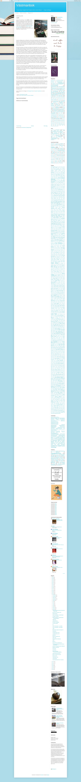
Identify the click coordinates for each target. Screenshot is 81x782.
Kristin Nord (61, 306)
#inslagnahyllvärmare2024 (61, 427)
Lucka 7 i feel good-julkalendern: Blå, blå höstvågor (59, 716)
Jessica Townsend (62, 279)
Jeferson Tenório (53, 272)
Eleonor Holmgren (62, 229)
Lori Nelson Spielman (55, 319)
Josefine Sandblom (60, 289)
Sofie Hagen (59, 388)
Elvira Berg (55, 235)
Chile (51, 145)
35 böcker (54, 437)
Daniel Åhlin (56, 222)
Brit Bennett (55, 200)
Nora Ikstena (61, 359)
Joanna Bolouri (53, 282)
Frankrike (61, 148)
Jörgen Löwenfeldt (56, 293)
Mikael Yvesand (53, 348)
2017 (56, 506)
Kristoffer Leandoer (57, 308)
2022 (53, 582)
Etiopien (52, 148)
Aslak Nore (55, 194)
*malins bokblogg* (55, 529)
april (53, 605)
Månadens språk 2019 (55, 441)
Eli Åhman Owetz (54, 230)
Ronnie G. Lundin (60, 372)
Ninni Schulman (57, 358)
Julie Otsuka (58, 292)
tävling (53, 118)
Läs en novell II (55, 439)
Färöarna (52, 149)
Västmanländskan (59, 17)
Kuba (55, 154)
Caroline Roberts (58, 207)
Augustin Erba (56, 195)
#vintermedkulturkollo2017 (55, 87)
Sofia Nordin (52, 388)
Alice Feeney (52, 173)
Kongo (64, 153)
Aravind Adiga (56, 191)
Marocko (52, 155)
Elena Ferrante (58, 229)
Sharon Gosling (56, 384)
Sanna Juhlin (52, 376)
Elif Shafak (59, 230)
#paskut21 (60, 434)
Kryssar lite (54, 648)
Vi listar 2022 (55, 100)
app (61, 100)
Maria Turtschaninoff (59, 331)
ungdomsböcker (54, 138)
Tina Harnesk (57, 399)
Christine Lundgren (53, 218)
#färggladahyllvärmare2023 (54, 422)
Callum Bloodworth (58, 201)
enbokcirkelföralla (55, 108)
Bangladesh (52, 144)
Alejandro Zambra (57, 169)
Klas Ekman (52, 305)
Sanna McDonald (57, 376)
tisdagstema (55, 117)
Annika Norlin (59, 190)
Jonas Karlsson (55, 288)
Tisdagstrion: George (59, 567)
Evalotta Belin (53, 243)
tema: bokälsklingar (53, 116)
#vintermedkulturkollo (61, 86)
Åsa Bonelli (52, 412)
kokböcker (63, 133)
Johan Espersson (57, 283)
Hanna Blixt (53, 256)
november (54, 596)
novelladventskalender (61, 464)
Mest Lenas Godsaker (55, 559)
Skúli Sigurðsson (59, 386)
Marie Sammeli (53, 334)
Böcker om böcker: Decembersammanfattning (57, 651)
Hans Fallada (57, 257)
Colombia (55, 145)
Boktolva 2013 (53, 438)
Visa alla (64, 573)
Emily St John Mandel (61, 237)
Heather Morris (61, 258)
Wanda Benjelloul (61, 407)
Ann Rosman (56, 178)
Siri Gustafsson (58, 385)
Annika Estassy (60, 189)
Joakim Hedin (63, 281)
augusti (54, 600)
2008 (56, 514)
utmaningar (31, 95)
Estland (63, 147)
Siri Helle (62, 385)
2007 (53, 668)
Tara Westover (60, 394)
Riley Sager (61, 371)
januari (54, 609)
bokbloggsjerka (63, 442)
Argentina (57, 143)
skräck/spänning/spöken (54, 137)
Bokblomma (54, 555)
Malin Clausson (61, 325)
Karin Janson (61, 296)
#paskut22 (63, 434)
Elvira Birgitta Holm (60, 235)
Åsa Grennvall (56, 412)
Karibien (56, 153)
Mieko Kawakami (62, 346)
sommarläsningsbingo (54, 115)
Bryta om (54, 641)
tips (51, 117)
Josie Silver (54, 290)
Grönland (62, 149)
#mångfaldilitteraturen (55, 433)
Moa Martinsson (56, 350)
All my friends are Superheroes (57, 642)
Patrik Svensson (63, 362)
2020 (56, 503)
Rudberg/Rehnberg (53, 374)
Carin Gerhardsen (59, 204)
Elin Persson (52, 232)
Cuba (58, 145)
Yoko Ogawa (55, 410)
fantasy (61, 132)
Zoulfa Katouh (59, 411)
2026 (53, 577)
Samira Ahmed (59, 375)
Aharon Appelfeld (62, 168)
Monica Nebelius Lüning (56, 351)
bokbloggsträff (61, 103)
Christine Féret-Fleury (62, 217)
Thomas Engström (58, 398)
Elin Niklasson (59, 231)
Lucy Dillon (55, 321)
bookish (53, 107)
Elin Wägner (63, 232)
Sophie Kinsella (60, 389)
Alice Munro (56, 173)
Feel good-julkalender (54, 91)
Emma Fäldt (61, 238)
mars (53, 606)
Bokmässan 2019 (56, 90)
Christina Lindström (59, 216)
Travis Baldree (56, 401)
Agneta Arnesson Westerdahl (55, 168)
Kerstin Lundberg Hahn (54, 301)
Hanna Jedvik (57, 256)
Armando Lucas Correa (61, 191)
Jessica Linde (55, 278)
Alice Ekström (63, 172)
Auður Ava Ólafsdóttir (61, 195)
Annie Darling (55, 188)
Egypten (62, 146)
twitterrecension (63, 117)
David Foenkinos (62, 223)
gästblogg (53, 109)
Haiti (55, 150)
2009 (56, 513)
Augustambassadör (54, 88)
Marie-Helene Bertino (58, 334)
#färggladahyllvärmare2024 (54, 423)
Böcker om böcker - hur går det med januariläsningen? (58, 618)
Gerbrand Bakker (62, 251)
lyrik (56, 134)
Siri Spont (55, 386)
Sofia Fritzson (53, 387)
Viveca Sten (56, 407)
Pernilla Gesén (59, 364)
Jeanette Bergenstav (59, 270)
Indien (53, 151)
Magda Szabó (57, 323)
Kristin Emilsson (62, 305)
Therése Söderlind (62, 397)
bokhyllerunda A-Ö (54, 443)
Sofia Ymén (56, 388)
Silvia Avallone (54, 385)
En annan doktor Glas (60, 548)
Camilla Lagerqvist (62, 202)
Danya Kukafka (58, 223)
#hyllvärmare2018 (53, 426)
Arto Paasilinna (55, 193)
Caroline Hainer (56, 206)
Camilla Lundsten (53, 203)
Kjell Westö (56, 303)
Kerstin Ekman (62, 300)
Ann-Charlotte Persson (59, 179)
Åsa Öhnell (59, 413)
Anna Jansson (61, 182)
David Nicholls (58, 224)
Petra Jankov (63, 365)
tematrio (59, 116)
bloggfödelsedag (62, 101)
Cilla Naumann (55, 219)
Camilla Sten (58, 203)
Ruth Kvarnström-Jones (59, 374)
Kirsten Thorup (61, 302)
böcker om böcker (58, 130)
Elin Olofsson (63, 231)
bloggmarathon (55, 102)
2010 (53, 664)
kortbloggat (55, 110)
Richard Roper (57, 371)
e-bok (64, 107)
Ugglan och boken (55, 566)
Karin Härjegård (56, 296)
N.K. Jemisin (63, 353)
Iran (61, 151)
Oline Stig (55, 360)
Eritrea (59, 147)
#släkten (52, 454)
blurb (57, 103)
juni (53, 602)
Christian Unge (53, 216)
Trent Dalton (61, 401)
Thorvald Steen (63, 398)
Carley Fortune (61, 205)
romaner (29, 95)
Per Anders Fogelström (60, 363)
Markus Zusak (60, 338)
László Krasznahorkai (60, 321)
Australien (61, 143)
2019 (53, 586)
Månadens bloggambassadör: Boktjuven (59, 646)
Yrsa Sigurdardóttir (60, 410)
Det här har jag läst (55, 536)
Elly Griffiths (61, 234)
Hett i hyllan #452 (54, 534)
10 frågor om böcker (56, 616)
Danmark (61, 145)
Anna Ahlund (63, 180)
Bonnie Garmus (60, 199)
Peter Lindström (55, 365)
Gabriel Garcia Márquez (57, 250)
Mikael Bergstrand (53, 347)
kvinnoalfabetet (60, 443)
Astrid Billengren (59, 194)
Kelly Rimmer (53, 300)
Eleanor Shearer (53, 229)
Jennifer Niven (56, 273)
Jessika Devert (57, 280)
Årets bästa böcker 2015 (59, 122)
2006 (53, 669)
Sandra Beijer (63, 375)
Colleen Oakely (53, 221)
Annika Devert (56, 189)
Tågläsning (54, 619)
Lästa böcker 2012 (55, 657)
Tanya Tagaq (56, 394)
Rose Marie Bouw (57, 373)
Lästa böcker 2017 (53, 98)
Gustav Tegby (55, 255)
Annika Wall (52, 191)
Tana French (52, 394)
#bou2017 (57, 451)
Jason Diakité (55, 269)
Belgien (56, 144)
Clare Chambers (58, 220)
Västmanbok (25, 5)
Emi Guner (57, 236)
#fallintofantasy (62, 451)
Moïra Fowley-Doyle (56, 352)
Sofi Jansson (63, 386)
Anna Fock (61, 181)
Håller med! (54, 637)
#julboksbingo (53, 428)
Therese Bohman (58, 396)
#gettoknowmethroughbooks (54, 424)
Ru (53, 624)
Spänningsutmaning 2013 (56, 653)
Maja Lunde (56, 324)
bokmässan (52, 105)
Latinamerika (59, 154)
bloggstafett (61, 102)
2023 (53, 581)
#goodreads (63, 424)
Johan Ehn (53, 283)
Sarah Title (61, 381)
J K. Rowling (55, 267)
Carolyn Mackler (53, 209)
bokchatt (52, 104)
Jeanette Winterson (56, 271)
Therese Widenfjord (57, 397)
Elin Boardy (52, 231)
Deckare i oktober (62, 454)
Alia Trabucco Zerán (57, 172)
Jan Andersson (57, 268)
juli (53, 601)
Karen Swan (63, 294)
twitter (58, 117)
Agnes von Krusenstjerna (61, 167)
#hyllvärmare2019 (62, 426)
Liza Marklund (58, 318)
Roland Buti (55, 372)
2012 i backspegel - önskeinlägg (57, 627)
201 (55, 504)
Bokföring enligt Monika (56, 518)
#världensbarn (62, 87)
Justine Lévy (52, 293)
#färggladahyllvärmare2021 (54, 421)
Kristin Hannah (53, 306)
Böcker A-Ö (61, 90)
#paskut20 (56, 434)
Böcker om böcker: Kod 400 (57, 654)
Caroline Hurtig (60, 206)
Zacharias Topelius (54, 411)
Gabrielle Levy (53, 251)
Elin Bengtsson (63, 230)
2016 (56, 507)
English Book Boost (56, 455)
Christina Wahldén (56, 217)
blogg (64, 100)
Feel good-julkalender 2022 (58, 93)
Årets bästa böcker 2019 (54, 124)
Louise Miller (56, 320)
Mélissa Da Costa (59, 353)
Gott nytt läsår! (55, 658)
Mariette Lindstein (54, 336)
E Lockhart (59, 227)
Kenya (59, 153)
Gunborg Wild (59, 254)
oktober (54, 597)
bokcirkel (56, 104)
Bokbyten (58, 89)
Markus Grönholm (55, 337)
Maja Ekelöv (52, 324)
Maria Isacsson (53, 330)
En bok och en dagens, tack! (57, 612)
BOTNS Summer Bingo (60, 437)
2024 (53, 579)
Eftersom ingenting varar (56, 636)
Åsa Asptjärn (63, 411)
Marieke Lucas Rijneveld (61, 335)
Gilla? (53, 640)
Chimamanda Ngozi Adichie (55, 215)
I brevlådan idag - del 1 (56, 633)
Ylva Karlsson (61, 409)
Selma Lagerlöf (61, 383)
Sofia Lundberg (62, 387)
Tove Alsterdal (56, 400)
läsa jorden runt (25, 95)
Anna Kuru (61, 183)
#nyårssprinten (53, 434)
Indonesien (56, 151)
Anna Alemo (53, 181)
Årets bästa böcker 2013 (57, 121)
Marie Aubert (54, 332)
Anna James (56, 182)
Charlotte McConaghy (61, 214)
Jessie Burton (53, 280)
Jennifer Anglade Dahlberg (59, 272)
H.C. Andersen (59, 255)
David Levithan (53, 224)
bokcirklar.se (61, 104)
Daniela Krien (60, 222)
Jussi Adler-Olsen (62, 292)
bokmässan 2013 (60, 105)
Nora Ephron (57, 359)
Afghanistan (52, 143)
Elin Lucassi (55, 231)
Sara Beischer (53, 377)
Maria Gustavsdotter (62, 329)
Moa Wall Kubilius (60, 350)
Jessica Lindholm (60, 278)
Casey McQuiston (58, 209)
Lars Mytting (63, 308)
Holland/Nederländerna (61, 150)
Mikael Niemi (63, 347)
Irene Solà (55, 266)
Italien (58, 152)
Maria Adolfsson (58, 328)
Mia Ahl (52, 345)
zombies (52, 139)
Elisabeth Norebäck (58, 233)
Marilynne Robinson (59, 336)
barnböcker (58, 129)
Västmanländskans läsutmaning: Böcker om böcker (60, 709)
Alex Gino (62, 169)
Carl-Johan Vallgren (56, 205)
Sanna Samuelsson (62, 376)
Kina (61, 153)
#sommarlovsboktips (54, 85)
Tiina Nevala (52, 399)
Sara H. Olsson (56, 378)
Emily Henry (55, 237)
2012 (53, 661)
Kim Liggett (57, 302)
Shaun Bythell (60, 384)
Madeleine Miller (60, 322)
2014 (56, 509)
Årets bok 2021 (60, 119)
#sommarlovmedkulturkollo (54, 84)
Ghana (55, 149)
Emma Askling (53, 238)
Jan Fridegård (61, 268)
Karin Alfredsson (54, 295)
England (53, 147)
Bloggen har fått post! (56, 647)
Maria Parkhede (53, 331)
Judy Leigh (54, 291)
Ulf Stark (60, 402)
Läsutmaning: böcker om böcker (58, 440)
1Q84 (53, 628)
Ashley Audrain (60, 193)
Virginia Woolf (52, 407)
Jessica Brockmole (55, 277)
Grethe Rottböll (60, 253)
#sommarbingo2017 (54, 435)
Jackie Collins (53, 268)
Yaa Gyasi (55, 409)
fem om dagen (61, 108)
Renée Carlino (53, 371)
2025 (53, 578)
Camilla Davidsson (57, 202)
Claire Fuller (63, 219)
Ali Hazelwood (61, 171)
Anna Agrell (58, 180)
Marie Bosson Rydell (60, 332)
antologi (59, 100)
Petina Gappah (59, 365)
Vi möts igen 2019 (57, 442)
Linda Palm (54, 314)
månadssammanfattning (61, 111)
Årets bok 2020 (55, 119)
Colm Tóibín (57, 221)
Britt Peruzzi (63, 200)
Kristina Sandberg (60, 307)
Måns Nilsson (61, 352)
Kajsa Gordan (61, 293)
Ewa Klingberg (58, 243)
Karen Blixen (56, 294)
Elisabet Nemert (53, 233)
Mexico (55, 155)
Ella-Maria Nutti (56, 234)
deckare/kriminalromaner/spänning (57, 131)
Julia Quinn (58, 291)
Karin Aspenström (60, 295)
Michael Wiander (53, 346)
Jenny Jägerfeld (53, 275)
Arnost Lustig (59, 192)
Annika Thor (63, 190)
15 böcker (58, 436)
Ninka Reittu (52, 358)
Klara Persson (63, 304)
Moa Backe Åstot (53, 349)
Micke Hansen (58, 346)
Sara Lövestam (61, 378)
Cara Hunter (54, 204)
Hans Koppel (61, 257)
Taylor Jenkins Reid (60, 395)
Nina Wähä (63, 357)
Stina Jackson (63, 390)
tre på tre (53, 465)
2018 (56, 505)
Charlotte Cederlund (54, 214)
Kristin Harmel (57, 306)
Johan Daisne (63, 282)
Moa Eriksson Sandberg (59, 349)
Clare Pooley (63, 220)
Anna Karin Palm (56, 183)
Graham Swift (55, 253)
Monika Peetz (61, 351)
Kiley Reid (54, 302)
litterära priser (61, 110)
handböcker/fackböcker (55, 133)
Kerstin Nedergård (60, 301)
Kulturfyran (60, 438)
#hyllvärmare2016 (53, 425)
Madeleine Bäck (55, 322)
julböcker (57, 109)
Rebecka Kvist (63, 370)
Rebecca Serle (59, 370)
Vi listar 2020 (59, 99)
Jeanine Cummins (62, 271)
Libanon (63, 154)
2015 (56, 508)
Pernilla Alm (55, 364)
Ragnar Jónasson (58, 369)
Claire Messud (53, 220)
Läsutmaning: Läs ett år (59, 457)
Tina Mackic (60, 399)
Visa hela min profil (54, 22)
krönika (53, 134)
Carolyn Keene (63, 208)
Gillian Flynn (52, 252)
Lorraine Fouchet (60, 319)
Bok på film (53, 89)
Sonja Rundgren (55, 389)
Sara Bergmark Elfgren (59, 377)
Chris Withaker (63, 215)
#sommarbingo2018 (62, 435)
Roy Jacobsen (62, 373)
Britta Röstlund (53, 201)
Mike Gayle (60, 348)
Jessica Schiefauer (56, 279)
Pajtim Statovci (60, 361)
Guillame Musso (56, 254)
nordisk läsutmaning (61, 444)
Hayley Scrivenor (55, 258)
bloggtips (52, 103)
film (64, 108)
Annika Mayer (55, 190)
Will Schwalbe (56, 408)
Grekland (58, 149)
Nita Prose (61, 358)
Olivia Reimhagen (60, 360)
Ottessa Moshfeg (56, 361)
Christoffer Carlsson (58, 218)
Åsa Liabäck (55, 413)
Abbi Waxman (53, 166)
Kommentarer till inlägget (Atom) (26, 127)
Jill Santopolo (62, 280)
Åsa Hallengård (61, 412)
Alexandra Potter (56, 171)
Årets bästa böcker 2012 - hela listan (58, 659)
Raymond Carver (55, 370)
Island (54, 152)
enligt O (53, 526)
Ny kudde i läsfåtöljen (56, 622)
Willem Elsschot (61, 408)
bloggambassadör (55, 101)
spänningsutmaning (61, 115)
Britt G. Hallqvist (59, 200)
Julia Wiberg (61, 291)
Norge (62, 155)
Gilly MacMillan (56, 252)
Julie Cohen (54, 292)
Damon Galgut (53, 222)
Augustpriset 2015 (62, 88)
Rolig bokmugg (55, 613)
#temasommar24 (53, 86)
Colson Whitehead (62, 221)
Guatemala (52, 150)
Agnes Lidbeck (55, 167)
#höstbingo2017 (53, 427)
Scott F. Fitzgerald (56, 383)
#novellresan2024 (62, 433)
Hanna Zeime (60, 256)
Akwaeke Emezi (53, 169)
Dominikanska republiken (54, 146)
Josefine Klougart (55, 289)
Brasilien (60, 144)
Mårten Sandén (55, 353)
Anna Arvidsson (58, 181)
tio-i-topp (62, 116)
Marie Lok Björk (62, 333)
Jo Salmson (55, 281)
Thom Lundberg (53, 398)
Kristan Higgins (57, 305)
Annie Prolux (59, 188)
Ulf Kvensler (57, 402)
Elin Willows (59, 232)
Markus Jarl (60, 337)
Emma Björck (57, 238)
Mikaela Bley (56, 348)
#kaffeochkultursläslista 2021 (60, 428)
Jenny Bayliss (59, 273)
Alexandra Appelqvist (58, 170)
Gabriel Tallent (63, 250)
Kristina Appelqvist (55, 307)
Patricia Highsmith (58, 362)
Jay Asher (58, 269)
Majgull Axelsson (56, 325)
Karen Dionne (59, 294)
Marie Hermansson (57, 333)
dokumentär (55, 132)
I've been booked (55, 623)
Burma (63, 144)
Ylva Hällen (58, 409)
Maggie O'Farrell (62, 323)
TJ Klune (59, 393)
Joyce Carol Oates (60, 290)
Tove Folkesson (60, 400)
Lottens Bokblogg (55, 533)
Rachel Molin (53, 369)
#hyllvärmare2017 (62, 425)
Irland (64, 151)
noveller (60, 134)
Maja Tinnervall (61, 324)
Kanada (52, 153)
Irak (59, 151)
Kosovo (53, 154)
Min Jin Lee (63, 348)
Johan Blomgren (58, 282)
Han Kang (63, 255)
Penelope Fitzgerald (53, 363)
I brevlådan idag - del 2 (56, 632)
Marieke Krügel (55, 335)
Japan (22, 95)
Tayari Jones (56, 395)
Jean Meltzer (61, 269)
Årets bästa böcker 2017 (60, 123)
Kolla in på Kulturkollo (58, 95)
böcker (20, 95)
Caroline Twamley (57, 208)
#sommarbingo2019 (53, 436)
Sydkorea (52, 159)
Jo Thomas (58, 281)
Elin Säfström (56, 232)
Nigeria (58, 155)
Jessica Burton (60, 277)
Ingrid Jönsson (53, 265)
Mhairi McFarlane (61, 344)
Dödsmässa (54, 631)
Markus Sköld (56, 338)
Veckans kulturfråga (53, 99)
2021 (53, 583)
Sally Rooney (55, 375)
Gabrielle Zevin (57, 251)
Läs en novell (59, 456)
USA (60, 161)
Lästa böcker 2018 (61, 98)
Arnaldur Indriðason (53, 192)
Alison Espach (60, 173)
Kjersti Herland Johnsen (57, 304)
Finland (56, 148)
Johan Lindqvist (62, 283)
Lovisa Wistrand (60, 320)
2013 (56, 510)
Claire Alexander (59, 219)
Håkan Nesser (54, 263)
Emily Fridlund (61, 236)
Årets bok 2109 (56, 120)
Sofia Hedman (58, 387)
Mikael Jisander (58, 347)
